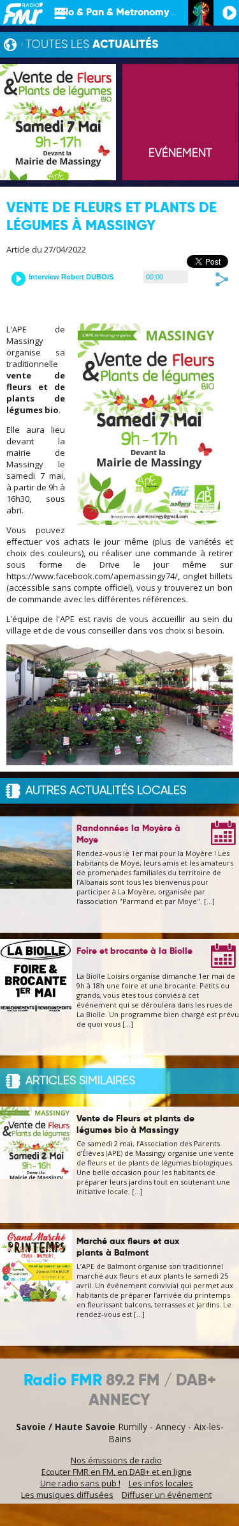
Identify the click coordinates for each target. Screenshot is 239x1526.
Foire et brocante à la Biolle (134, 951)
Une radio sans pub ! (80, 1483)
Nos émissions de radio (116, 1460)
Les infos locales (161, 1483)
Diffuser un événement (167, 1494)
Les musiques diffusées (67, 1494)
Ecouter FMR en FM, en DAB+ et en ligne (116, 1471)
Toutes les (92, 45)
